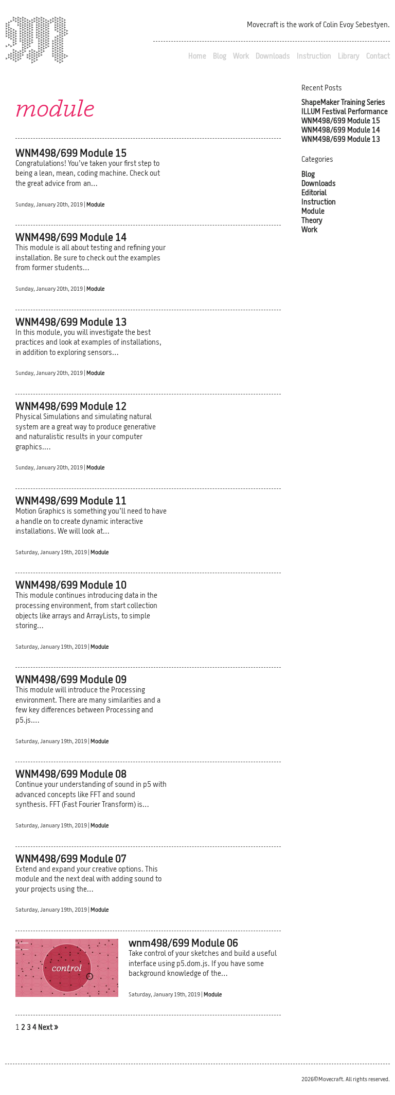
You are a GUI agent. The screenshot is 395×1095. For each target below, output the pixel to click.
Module (95, 205)
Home (197, 57)
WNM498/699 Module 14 (340, 131)
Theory (311, 221)
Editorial (314, 193)
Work (241, 57)
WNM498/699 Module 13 (340, 140)
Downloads (273, 57)
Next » (48, 1028)
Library (349, 57)
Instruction (314, 57)
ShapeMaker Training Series (343, 103)
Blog (219, 57)
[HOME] (37, 41)
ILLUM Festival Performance (344, 112)
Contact (378, 57)
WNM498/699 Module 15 (340, 121)
